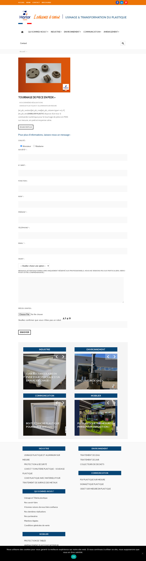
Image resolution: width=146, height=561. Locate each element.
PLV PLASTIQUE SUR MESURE (92, 479)
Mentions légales (31, 521)
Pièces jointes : (25, 308)
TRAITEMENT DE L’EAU (90, 455)
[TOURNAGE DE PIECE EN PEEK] (44, 75)
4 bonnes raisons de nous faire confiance (41, 507)
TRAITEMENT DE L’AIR (89, 460)
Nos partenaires (30, 516)
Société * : (22, 150)
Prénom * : (22, 212)
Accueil (21, 2)
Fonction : (23, 181)
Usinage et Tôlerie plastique (35, 498)
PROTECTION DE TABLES (35, 541)
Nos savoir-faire (30, 502)
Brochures (46, 2)
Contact (36, 2)
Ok (73, 557)
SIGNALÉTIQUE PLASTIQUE (92, 484)
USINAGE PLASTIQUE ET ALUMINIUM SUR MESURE (38, 106)
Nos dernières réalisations (31, 102)
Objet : (21, 259)
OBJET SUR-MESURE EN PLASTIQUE (95, 489)
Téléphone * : (24, 227)
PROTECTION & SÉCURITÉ (35, 464)
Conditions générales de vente (36, 525)
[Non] (142, 553)
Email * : (21, 243)
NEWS (28, 2)
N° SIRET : (22, 165)
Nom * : (21, 196)
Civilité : (22, 140)
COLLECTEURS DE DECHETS (92, 464)
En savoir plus (26, 127)
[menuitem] (22, 32)
